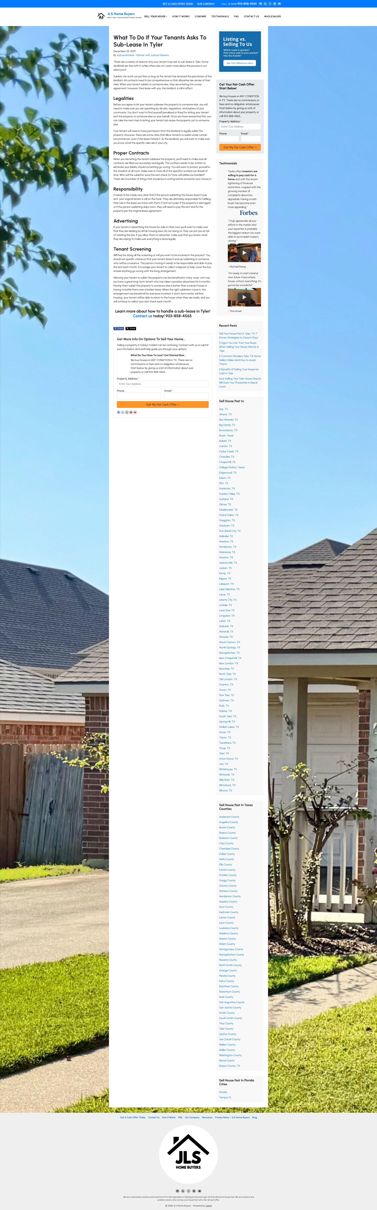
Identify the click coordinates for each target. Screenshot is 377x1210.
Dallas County (227, 854)
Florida (223, 1092)
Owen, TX (225, 689)
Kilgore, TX (225, 578)
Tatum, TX (225, 737)
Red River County (229, 986)
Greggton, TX (227, 520)
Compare (200, 16)
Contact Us (251, 16)
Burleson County (228, 838)
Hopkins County (228, 901)
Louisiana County (228, 928)
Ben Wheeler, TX (228, 419)
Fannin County (227, 869)
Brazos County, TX (229, 1065)
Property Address (128, 378)
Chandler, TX (226, 456)
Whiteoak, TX (226, 774)
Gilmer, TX (225, 504)
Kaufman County (228, 912)
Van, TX (223, 764)
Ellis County (225, 864)
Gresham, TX (226, 525)
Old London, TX (228, 679)
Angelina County (228, 822)
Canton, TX (225, 446)
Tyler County (226, 1028)
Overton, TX (226, 684)
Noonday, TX (226, 668)
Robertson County (229, 991)
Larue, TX (224, 594)
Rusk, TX (224, 705)
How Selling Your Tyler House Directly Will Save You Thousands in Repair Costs (240, 382)
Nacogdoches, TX (229, 652)
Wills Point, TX (226, 780)
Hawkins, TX (226, 541)
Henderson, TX (227, 546)
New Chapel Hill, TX (230, 658)
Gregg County (227, 880)
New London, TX (228, 663)
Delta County (226, 859)
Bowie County (227, 827)
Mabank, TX (226, 626)
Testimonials (220, 16)
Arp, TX (223, 409)
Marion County (227, 938)
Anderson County (229, 816)
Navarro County (228, 959)
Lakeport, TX (226, 584)
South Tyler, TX (227, 716)
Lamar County (227, 917)
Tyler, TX (224, 753)
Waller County (227, 1050)
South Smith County (230, 1018)
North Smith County (230, 965)
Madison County (228, 933)
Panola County (227, 975)
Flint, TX (223, 483)
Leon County (226, 922)
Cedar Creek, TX (228, 451)
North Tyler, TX (227, 674)
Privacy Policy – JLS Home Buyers (232, 1117)
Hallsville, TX (226, 536)
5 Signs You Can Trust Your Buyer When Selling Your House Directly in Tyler (239, 346)
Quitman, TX (226, 700)
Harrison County (228, 891)
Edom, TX (225, 478)
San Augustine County (231, 1002)
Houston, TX (226, 557)
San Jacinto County (230, 1007)
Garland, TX (226, 499)
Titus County (226, 1023)
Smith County (227, 1012)
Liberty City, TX (228, 599)
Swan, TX (224, 732)
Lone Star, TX (227, 610)
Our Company (206, 3)
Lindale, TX (225, 605)
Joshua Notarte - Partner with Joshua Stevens (143, 55)
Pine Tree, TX (226, 695)
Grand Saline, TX (229, 515)
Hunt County (226, 906)
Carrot (209, 1205)
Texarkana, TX (227, 742)
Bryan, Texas (226, 435)
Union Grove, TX (228, 758)
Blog (254, 1117)
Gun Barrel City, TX (230, 531)
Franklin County (228, 875)
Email (168, 390)
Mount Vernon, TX (229, 642)
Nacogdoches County (231, 954)
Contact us (142, 315)
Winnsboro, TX (227, 785)
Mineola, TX (226, 636)
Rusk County (226, 997)
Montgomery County (231, 949)
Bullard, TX (225, 440)
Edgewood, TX (228, 472)
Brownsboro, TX (228, 430)
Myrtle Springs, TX (229, 647)
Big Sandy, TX (227, 425)
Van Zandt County (229, 1039)
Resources (207, 1117)
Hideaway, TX (227, 552)
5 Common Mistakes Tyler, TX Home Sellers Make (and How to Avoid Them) (240, 360)
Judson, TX (225, 568)
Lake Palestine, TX (229, 589)
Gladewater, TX (228, 509)
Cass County (226, 843)
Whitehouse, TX (228, 769)
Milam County (227, 944)
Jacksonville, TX (228, 562)
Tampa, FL (225, 1097)
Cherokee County (229, 848)
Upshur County (227, 1034)
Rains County (226, 981)
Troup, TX (224, 748)
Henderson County (230, 896)
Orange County (228, 970)
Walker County (227, 1044)
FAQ (236, 16)
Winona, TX (225, 790)
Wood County (227, 1060)
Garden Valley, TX (229, 493)
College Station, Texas (232, 467)
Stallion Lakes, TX (229, 727)
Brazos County (227, 832)
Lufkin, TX (224, 621)
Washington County (230, 1055)
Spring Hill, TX (227, 721)
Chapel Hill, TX (227, 462)
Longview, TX (227, 615)
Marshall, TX (226, 631)
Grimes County (227, 885)
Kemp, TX (224, 573)
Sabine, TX (225, 711)
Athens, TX (225, 414)
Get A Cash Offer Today (178, 3)
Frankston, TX (227, 488)
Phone (120, 390)
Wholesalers (272, 16)
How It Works (181, 16)
